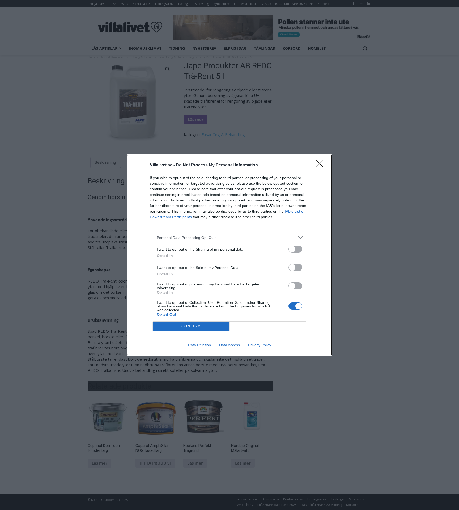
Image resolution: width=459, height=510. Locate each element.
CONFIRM (191, 326)
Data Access (229, 345)
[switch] (295, 249)
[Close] (321, 165)
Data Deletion (199, 345)
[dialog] (229, 255)
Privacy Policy (259, 345)
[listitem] (229, 237)
